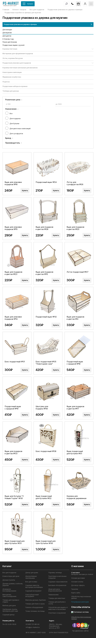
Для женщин (7, 30)
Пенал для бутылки (9, 42)
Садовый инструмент (33, 591)
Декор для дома (31, 573)
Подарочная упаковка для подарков (16, 63)
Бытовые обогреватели (57, 585)
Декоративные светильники (31, 577)
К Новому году (8, 39)
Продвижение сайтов (80, 631)
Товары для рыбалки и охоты (57, 603)
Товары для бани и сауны (35, 604)
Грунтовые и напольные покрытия (57, 577)
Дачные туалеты (8, 580)
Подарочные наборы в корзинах (15, 86)
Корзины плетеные (9, 49)
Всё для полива (31, 582)
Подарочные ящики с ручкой (13, 45)
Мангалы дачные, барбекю (35, 600)
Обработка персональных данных (81, 597)
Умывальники (53, 595)
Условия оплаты (77, 582)
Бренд (8, 138)
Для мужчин (7, 33)
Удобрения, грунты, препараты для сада (10, 610)
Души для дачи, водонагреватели (55, 590)
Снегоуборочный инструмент (32, 595)
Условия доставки (78, 578)
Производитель (12, 143)
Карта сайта (75, 593)
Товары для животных (56, 598)
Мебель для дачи (9, 605)
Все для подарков (9, 573)
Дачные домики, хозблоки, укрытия (12, 584)
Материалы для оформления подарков (17, 53)
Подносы (6, 82)
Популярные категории (80, 602)
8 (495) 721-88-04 (32, 624)
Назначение (10, 109)
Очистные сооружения (57, 613)
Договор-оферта (77, 585)
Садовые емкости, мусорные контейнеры (34, 586)
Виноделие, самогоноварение (9, 595)
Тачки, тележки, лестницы (35, 611)
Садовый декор (8, 615)
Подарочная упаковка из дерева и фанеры (20, 24)
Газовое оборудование (34, 607)
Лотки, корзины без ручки (12, 58)
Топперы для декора (10, 91)
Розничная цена (12, 100)
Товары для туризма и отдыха (10, 601)
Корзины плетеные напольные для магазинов (20, 68)
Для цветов (6, 36)
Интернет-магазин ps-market (82, 574)
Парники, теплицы (55, 573)
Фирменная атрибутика (11, 77)
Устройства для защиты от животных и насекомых (58, 608)
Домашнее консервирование (9, 590)
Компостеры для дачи (10, 576)
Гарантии (74, 589)
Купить (25, 190)
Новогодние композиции (12, 72)
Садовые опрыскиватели (57, 582)
